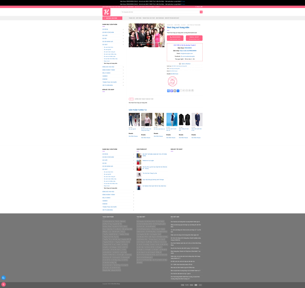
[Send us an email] (198, 6)
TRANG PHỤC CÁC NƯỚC (109, 82)
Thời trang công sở (152, 239)
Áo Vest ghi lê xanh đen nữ (171, 129)
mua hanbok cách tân (162, 231)
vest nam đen (106, 249)
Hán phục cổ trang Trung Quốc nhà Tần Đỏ (112, 226)
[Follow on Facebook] (195, 6)
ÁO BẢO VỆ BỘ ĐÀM (108, 32)
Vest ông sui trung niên (110, 63)
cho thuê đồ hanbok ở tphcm (143, 229)
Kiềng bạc (105, 231)
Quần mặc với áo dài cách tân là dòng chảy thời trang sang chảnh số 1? (185, 257)
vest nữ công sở (140, 241)
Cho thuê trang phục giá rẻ (159, 224)
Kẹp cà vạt (107, 61)
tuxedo (118, 244)
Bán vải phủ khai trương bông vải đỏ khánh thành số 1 (185, 270)
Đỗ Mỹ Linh (158, 252)
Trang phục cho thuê (148, 18)
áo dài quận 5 (140, 249)
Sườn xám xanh (115, 231)
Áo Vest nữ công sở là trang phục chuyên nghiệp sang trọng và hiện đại (186, 239)
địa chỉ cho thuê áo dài (161, 254)
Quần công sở (152, 236)
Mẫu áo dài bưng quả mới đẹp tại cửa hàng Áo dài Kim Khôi (186, 226)
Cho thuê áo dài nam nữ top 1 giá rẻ (180, 273)
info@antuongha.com (186, 53)
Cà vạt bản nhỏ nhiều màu (110, 58)
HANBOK (104, 76)
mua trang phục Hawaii (155, 234)
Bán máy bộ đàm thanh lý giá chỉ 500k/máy (183, 267)
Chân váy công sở (156, 229)
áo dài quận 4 (159, 247)
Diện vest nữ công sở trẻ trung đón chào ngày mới (185, 235)
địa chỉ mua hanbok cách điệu (160, 259)
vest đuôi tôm (116, 252)
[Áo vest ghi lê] (134, 119)
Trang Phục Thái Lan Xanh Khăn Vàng (111, 239)
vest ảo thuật (123, 252)
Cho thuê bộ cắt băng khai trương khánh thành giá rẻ (185, 221)
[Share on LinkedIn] (192, 90)
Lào (110, 231)
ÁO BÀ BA (105, 29)
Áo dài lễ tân (124, 259)
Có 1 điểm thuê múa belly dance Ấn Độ (181, 264)
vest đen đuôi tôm (107, 252)
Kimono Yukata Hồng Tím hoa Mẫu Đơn (112, 229)
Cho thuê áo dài (140, 226)
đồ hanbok (139, 262)
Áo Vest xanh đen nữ (159, 129)
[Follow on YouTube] (201, 6)
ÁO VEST (105, 44)
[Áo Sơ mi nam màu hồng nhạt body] (146, 119)
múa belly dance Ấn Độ (142, 236)
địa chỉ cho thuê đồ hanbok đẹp (144, 259)
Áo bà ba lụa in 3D (107, 257)
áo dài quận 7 (155, 249)
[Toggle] (123, 29)
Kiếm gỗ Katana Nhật (127, 229)
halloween (122, 221)
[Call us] (200, 6)
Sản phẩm (177, 25)
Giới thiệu (138, 18)
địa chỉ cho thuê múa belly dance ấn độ (146, 254)
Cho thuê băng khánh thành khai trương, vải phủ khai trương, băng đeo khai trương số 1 (185, 278)
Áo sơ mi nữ (163, 241)
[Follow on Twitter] (197, 6)
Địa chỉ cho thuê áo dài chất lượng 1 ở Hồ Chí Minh (185, 248)
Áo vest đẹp (146, 244)
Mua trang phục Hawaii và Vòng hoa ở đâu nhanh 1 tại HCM (185, 252)
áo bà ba (152, 244)
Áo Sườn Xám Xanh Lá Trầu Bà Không (111, 265)
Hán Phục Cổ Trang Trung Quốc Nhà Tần (112, 224)
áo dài (157, 244)
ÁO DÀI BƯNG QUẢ (107, 41)
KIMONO (104, 79)
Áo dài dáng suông (116, 259)
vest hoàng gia (113, 247)
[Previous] (129, 126)
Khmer (125, 226)
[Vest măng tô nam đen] (184, 119)
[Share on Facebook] (181, 90)
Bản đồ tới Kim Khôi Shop (172, 18)
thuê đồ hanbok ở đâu (142, 239)
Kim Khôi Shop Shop (150, 231)
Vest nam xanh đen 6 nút (197, 129)
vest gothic (105, 247)
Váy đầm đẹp (149, 241)
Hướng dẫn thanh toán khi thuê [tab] (144, 99)
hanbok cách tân (141, 231)
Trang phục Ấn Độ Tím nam (109, 244)
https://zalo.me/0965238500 (188, 50)
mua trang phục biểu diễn (143, 234)
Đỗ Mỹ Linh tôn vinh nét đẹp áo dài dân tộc (183, 261)
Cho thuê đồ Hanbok (150, 226)
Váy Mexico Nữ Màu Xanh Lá (109, 254)
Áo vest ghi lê (107, 49)
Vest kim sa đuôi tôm (122, 247)
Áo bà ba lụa (128, 254)
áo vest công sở (140, 252)
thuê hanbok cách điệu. (162, 236)
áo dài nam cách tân (149, 247)
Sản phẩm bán (160, 18)
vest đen (124, 249)
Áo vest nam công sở (109, 52)
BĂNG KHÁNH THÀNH (108, 70)
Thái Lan (123, 231)
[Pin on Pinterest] (189, 90)
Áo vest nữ (139, 244)
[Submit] (201, 12)
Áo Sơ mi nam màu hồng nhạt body (146, 129)
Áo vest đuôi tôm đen (115, 267)
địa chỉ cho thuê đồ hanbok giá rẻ (144, 257)
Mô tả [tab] (131, 99)
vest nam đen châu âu (115, 249)
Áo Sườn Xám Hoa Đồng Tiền (109, 262)
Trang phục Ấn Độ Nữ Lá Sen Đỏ (122, 241)
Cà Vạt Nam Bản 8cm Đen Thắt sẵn (111, 221)
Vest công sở (162, 239)
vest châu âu (124, 244)
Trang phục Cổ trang (123, 234)
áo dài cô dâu (140, 247)
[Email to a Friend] (186, 90)
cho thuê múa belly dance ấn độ (144, 224)
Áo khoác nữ (156, 241)
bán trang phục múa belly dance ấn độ (145, 221)
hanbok (163, 229)
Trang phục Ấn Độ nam (108, 241)
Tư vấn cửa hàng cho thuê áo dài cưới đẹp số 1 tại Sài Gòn (186, 231)
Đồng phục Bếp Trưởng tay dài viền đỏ (111, 270)
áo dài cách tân (163, 244)
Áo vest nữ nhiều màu (109, 56)
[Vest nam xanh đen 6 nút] (197, 119)
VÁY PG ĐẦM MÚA (107, 85)
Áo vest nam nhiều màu (110, 54)
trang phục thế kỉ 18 (126, 239)
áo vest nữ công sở (150, 252)
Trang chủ (132, 18)
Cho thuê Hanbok (160, 221)
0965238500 (188, 48)
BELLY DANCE (106, 73)
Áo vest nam (106, 267)
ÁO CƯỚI (104, 35)
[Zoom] (130, 45)
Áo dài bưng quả (125, 257)
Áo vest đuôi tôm (108, 47)
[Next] (202, 126)
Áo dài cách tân (106, 259)
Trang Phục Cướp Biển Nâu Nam (110, 234)
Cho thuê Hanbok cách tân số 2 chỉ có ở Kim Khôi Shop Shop (186, 244)
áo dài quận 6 (148, 249)
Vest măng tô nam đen (184, 129)
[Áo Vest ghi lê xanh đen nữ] (171, 119)
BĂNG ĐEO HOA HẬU (108, 67)
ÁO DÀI (104, 38)
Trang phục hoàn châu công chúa (110, 236)
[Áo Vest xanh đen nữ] (159, 119)
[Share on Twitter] (184, 90)
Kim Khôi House (173, 71)
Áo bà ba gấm (120, 254)
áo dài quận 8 (163, 249)
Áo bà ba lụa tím (116, 257)
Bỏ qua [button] (183, 1)
